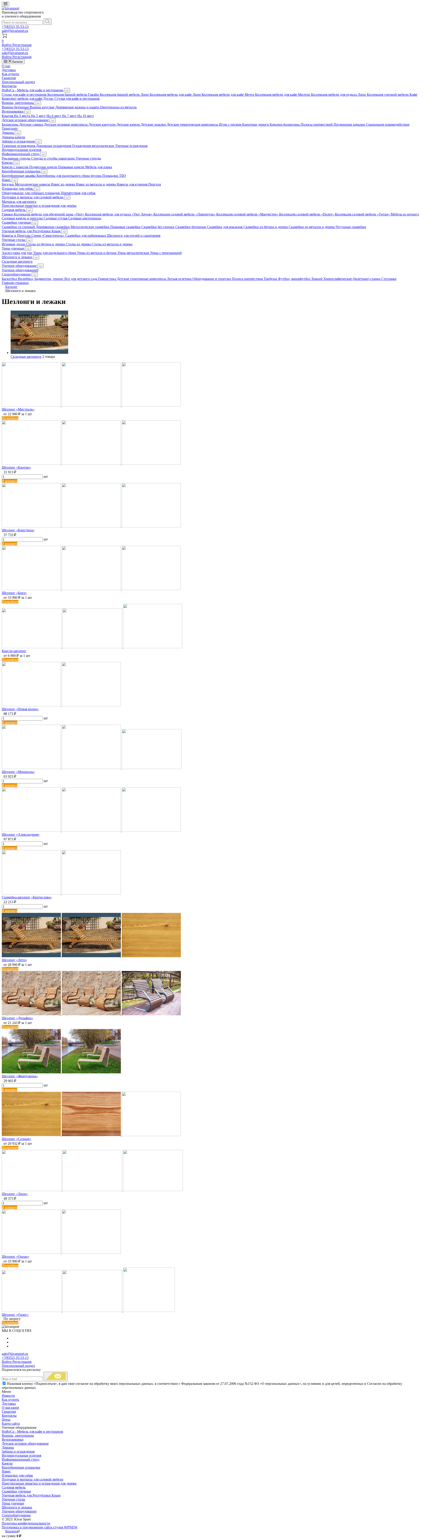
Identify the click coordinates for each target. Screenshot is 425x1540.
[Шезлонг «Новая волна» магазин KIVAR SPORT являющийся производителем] (61, 705)
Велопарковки (13, 111)
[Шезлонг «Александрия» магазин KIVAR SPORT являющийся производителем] (91, 830)
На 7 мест (69, 116)
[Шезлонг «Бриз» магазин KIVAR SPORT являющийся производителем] (91, 589)
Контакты (9, 86)
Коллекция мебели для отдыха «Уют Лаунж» (119, 214)
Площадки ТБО (114, 176)
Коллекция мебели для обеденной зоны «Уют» (49, 214)
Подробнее (10, 418)
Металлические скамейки (90, 227)
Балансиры (10, 124)
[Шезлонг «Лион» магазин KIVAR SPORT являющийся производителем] (92, 1190)
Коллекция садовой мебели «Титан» (363, 214)
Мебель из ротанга (405, 214)
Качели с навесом (15, 167)
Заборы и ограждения (18, 141)
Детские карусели (102, 124)
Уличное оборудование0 (20, 270)
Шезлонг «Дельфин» (17, 1018)
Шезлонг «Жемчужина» (20, 1076)
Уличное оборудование (19, 266)
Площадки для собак (18, 188)
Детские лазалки (154, 124)
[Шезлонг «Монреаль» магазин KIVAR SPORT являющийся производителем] (92, 768)
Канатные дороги (256, 124)
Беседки (8, 184)
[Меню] (5, 4)
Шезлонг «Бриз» (14, 593)
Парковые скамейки (125, 227)
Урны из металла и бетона (97, 253)
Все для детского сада (81, 279)
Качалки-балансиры (285, 124)
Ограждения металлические (93, 146)
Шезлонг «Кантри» (16, 467)
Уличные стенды (88, 158)
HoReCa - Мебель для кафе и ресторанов (33, 90)
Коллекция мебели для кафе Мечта (228, 94)
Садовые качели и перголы (23, 218)
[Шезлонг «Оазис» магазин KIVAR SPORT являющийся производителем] (88, 1311)
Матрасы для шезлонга (19, 202)
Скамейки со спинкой (19, 227)
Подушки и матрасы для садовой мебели (33, 197)
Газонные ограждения (19, 146)
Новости (8, 1395)
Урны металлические (133, 253)
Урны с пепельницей (166, 253)
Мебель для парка (98, 167)
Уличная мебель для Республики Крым (31, 231)
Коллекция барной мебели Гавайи (73, 94)
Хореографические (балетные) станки (352, 279)
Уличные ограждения (131, 146)
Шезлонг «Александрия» (21, 834)
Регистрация (21, 45)
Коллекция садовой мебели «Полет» (307, 214)
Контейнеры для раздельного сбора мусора (69, 176)
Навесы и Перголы (16, 235)
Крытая (8, 116)
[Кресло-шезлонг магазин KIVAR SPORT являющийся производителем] (92, 647)
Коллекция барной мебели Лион (125, 94)
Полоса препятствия (248, 279)
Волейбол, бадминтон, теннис (41, 279)
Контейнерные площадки (21, 171)
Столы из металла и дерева (112, 244)
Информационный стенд (21, 154)
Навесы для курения (132, 184)
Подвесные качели (43, 167)
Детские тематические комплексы (193, 124)
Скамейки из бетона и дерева (266, 227)
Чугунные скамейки (351, 227)
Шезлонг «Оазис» (15, 1315)
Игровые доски (14, 244)
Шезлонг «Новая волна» (20, 709)
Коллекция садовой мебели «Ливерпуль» (184, 214)
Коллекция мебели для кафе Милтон (283, 94)
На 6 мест (54, 116)
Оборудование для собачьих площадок (31, 193)
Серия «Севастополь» (48, 235)
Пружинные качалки (350, 124)
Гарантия (9, 78)
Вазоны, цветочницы (18, 103)
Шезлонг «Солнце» (16, 1139)
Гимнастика (107, 279)
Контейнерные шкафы (19, 176)
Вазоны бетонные (16, 107)
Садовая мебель (14, 210)
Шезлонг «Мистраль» (18, 409)
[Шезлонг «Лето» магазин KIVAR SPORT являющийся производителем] (91, 956)
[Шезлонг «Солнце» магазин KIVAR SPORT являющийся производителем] (91, 1135)
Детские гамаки (31, 124)
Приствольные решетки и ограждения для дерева (39, 205)
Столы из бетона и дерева (46, 244)
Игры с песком (230, 124)
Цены (6, 1419)
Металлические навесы (33, 184)
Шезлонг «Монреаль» (18, 772)
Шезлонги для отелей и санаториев (133, 235)
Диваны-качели (13, 137)
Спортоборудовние (17, 274)
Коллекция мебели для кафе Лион (176, 94)
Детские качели (128, 124)
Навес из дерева (63, 184)
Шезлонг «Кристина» (18, 530)
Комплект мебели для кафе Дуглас (28, 98)
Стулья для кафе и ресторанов (77, 98)
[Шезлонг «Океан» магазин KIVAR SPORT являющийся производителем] (61, 1252)
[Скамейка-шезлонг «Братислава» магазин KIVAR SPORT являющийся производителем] (61, 893)
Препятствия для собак (78, 193)
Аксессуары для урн (17, 253)
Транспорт (10, 128)
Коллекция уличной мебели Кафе (392, 94)
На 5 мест (38, 116)
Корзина (11, 1531)
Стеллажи (388, 279)
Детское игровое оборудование (26, 120)
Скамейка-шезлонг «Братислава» (27, 897)
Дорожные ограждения (54, 146)
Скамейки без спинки (158, 227)
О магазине (10, 1407)
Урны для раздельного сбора (55, 253)
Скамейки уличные (17, 222)
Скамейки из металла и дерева (312, 227)
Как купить (10, 74)
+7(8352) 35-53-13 (15, 27)
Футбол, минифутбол (294, 279)
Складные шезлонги (17, 261)
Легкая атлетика (179, 279)
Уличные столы (14, 240)
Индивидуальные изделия (21, 150)
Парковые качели (71, 167)
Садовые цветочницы (84, 218)
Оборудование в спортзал (212, 279)
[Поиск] (48, 21)
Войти (7, 45)
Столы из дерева (79, 244)
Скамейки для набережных (86, 235)
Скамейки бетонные (191, 227)
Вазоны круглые (42, 107)
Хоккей (317, 279)
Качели (8, 162)
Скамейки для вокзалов (225, 227)
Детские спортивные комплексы (142, 279)
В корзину (9, 481)
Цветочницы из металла (118, 107)
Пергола (154, 184)
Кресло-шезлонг (14, 651)
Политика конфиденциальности (26, 1523)
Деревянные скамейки (53, 227)
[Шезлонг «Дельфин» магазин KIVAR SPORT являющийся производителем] (91, 1014)
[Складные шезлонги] (39, 352)
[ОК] (56, 1376)
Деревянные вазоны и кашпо (77, 107)
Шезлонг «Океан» (15, 1256)
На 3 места (22, 116)
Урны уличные (13, 248)
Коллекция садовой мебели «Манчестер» (247, 214)
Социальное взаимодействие (388, 124)
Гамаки (8, 214)
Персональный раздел (18, 82)
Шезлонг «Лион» (15, 1194)
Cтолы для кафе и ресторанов (24, 94)
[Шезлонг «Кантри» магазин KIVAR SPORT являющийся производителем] (91, 463)
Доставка (9, 70)
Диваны (8, 133)
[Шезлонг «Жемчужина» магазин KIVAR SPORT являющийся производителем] (61, 1072)
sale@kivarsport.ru (15, 31)
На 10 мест (85, 116)
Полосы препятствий (317, 124)
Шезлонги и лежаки (17, 257)
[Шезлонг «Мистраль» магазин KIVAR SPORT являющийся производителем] (91, 405)
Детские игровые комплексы (66, 124)
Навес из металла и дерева (96, 184)
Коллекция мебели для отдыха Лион (339, 94)
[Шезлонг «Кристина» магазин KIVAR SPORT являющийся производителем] (91, 526)
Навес (7, 180)
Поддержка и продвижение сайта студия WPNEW (39, 1527)
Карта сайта (11, 1423)
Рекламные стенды (16, 158)
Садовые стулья (56, 218)
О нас (6, 66)
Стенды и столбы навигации (53, 158)
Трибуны (271, 279)
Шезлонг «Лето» (14, 960)
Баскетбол (10, 279)
